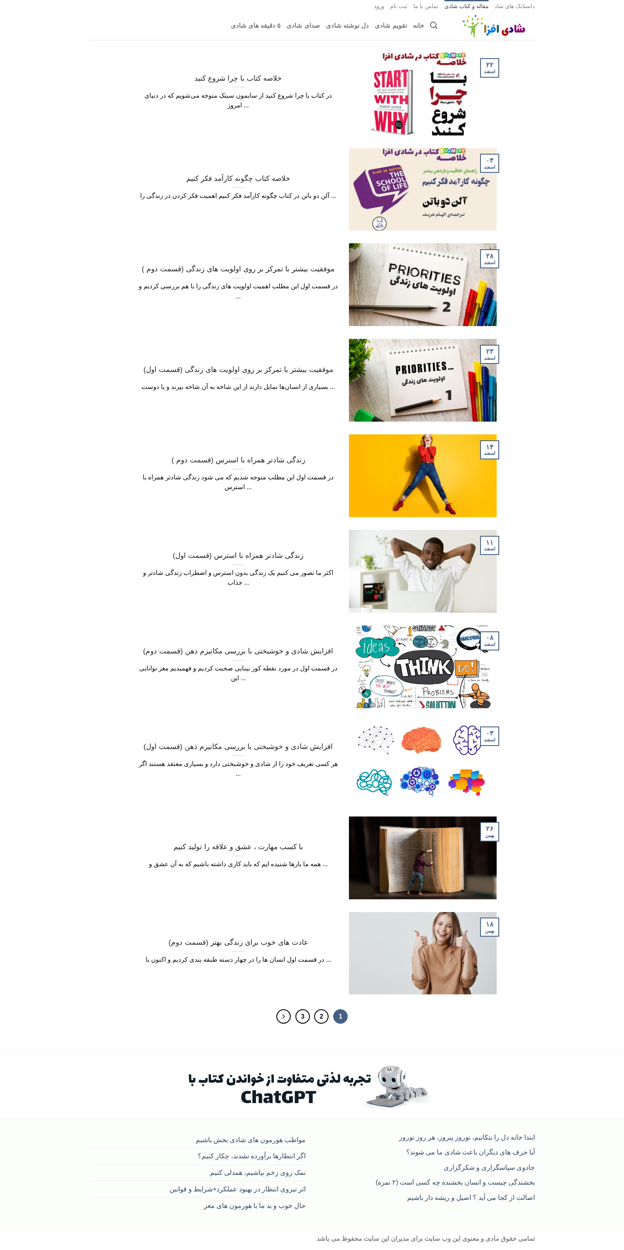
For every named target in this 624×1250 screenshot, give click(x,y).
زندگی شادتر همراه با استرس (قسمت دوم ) (238, 460)
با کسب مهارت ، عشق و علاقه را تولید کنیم (238, 847)
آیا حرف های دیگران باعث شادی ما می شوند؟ (470, 1152)
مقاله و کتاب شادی (466, 6)
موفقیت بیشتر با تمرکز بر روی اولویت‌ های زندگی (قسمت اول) (238, 370)
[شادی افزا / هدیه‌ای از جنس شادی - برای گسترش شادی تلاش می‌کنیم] (492, 26)
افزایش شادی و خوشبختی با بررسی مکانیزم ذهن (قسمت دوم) (238, 651)
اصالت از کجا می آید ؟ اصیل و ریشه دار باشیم (471, 1197)
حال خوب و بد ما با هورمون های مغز (255, 1205)
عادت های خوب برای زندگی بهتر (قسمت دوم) (238, 942)
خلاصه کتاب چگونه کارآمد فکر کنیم (238, 179)
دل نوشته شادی (347, 25)
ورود (379, 6)
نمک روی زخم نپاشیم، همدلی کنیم (258, 1172)
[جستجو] (433, 25)
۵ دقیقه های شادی (256, 25)
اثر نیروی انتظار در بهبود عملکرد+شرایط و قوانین (237, 1189)
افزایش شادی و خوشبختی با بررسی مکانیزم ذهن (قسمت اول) (238, 747)
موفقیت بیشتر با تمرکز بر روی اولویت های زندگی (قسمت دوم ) (238, 269)
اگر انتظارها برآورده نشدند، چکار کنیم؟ (252, 1156)
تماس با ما (425, 6)
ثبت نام (399, 6)
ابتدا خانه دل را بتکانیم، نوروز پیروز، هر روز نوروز (467, 1137)
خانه (418, 25)
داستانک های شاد (515, 6)
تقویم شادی (391, 25)
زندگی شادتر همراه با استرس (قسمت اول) (238, 556)
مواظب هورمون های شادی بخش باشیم (251, 1139)
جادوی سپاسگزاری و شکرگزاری (489, 1167)
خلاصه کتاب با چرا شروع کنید (238, 78)
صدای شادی (303, 25)
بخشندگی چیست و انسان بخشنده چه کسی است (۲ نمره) (455, 1182)
